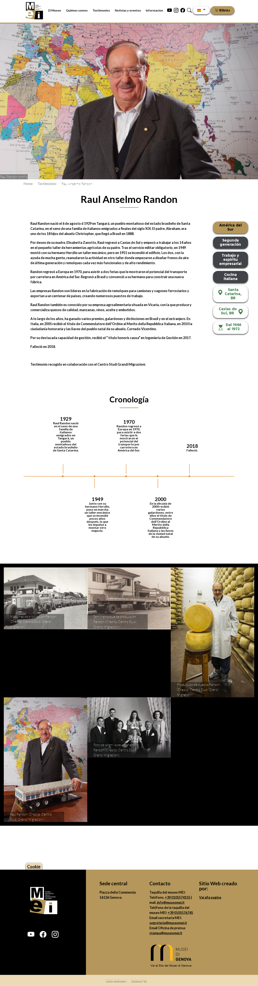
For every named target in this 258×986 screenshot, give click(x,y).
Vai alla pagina (210, 897)
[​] (172, 957)
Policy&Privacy (116, 980)
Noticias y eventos (128, 10)
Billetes (224, 10)
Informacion (154, 10)
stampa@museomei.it (165, 933)
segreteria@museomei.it (168, 923)
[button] (31, 934)
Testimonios (101, 10)
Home (28, 184)
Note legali (139, 980)
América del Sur (230, 227)
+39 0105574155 (178, 897)
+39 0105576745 (180, 913)
